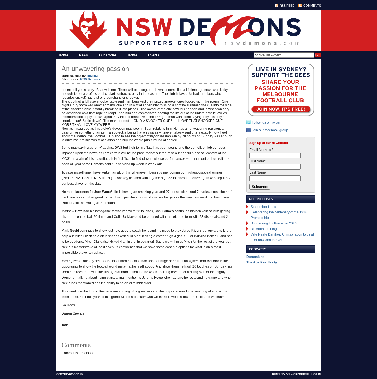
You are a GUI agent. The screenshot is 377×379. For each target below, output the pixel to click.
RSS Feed (287, 5)
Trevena (92, 75)
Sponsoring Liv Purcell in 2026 (274, 223)
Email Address (261, 150)
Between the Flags (264, 229)
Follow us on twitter (265, 122)
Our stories (108, 55)
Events (153, 55)
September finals (263, 207)
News (83, 55)
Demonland (255, 257)
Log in (316, 374)
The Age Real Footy (261, 262)
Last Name (257, 172)
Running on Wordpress (290, 374)
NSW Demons (90, 79)
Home (63, 55)
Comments (312, 5)
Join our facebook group (269, 130)
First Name (257, 161)
